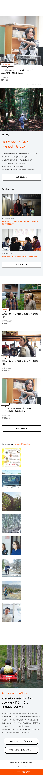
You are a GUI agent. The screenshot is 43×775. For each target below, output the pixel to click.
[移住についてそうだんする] (21, 741)
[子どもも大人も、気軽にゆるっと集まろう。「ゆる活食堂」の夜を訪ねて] (21, 205)
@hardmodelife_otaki (23, 444)
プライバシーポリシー (21, 766)
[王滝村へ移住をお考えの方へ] (21, 750)
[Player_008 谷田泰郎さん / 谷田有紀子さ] (11, 568)
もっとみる (20, 265)
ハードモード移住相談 (22, 772)
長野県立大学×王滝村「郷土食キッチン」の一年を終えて (20, 256)
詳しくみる (20, 177)
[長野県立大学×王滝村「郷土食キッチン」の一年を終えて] (21, 240)
